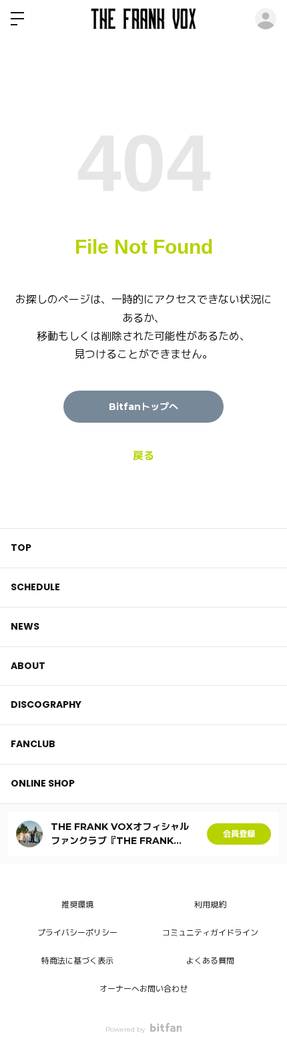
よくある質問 (210, 961)
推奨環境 (77, 904)
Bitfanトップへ (143, 407)
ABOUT (28, 665)
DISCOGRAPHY (46, 704)
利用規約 (210, 904)
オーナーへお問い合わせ (143, 989)
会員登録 (239, 834)
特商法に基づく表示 (77, 961)
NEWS (25, 626)
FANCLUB (33, 744)
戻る (143, 455)
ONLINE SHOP (43, 783)
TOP (21, 547)
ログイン (265, 18)
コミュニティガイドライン (210, 932)
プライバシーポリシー (77, 932)
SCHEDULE (35, 587)
